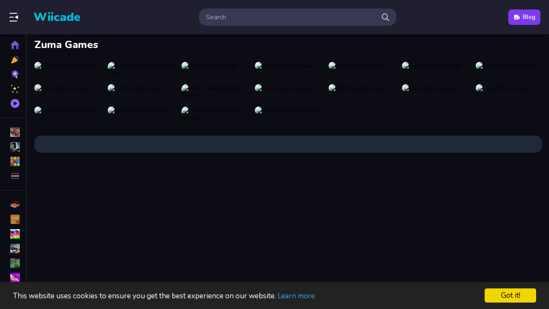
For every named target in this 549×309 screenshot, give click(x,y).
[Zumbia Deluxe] (67, 69)
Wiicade (57, 17)
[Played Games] (13, 103)
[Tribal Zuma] (435, 92)
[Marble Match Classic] (214, 114)
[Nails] (13, 277)
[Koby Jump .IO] (67, 114)
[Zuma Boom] (67, 92)
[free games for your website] (13, 248)
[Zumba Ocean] (288, 69)
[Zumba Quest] (288, 92)
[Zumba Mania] (141, 92)
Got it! (510, 295)
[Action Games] (13, 146)
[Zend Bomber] (214, 69)
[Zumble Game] (362, 92)
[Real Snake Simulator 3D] (141, 69)
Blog (529, 17)
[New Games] (13, 59)
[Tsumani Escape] (509, 69)
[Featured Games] (13, 89)
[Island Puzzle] (509, 92)
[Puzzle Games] (13, 161)
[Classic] (13, 219)
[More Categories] (13, 176)
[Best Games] (13, 74)
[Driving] (13, 204)
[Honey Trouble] (141, 114)
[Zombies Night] (435, 69)
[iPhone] (13, 234)
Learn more (296, 296)
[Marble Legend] (362, 69)
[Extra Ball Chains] (288, 114)
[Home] (13, 45)
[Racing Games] (13, 132)
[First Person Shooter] (13, 263)
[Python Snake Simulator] (214, 92)
